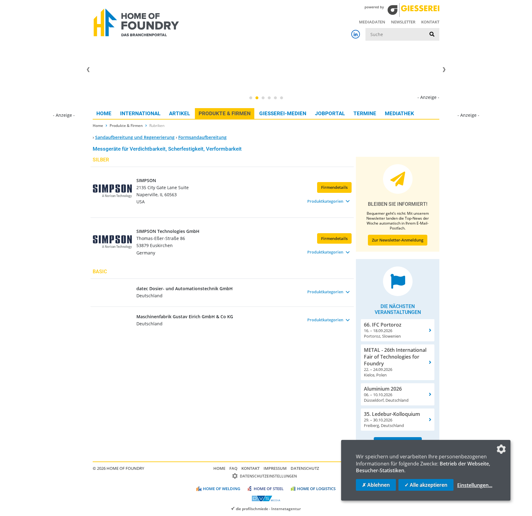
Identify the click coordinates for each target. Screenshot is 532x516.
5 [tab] (275, 98)
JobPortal (330, 113)
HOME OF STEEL (269, 488)
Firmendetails (334, 187)
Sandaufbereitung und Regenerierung (135, 137)
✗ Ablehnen (376, 484)
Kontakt (430, 22)
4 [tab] (269, 98)
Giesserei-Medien (282, 113)
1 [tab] (251, 98)
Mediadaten (372, 22)
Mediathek (399, 113)
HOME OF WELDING (221, 488)
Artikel (179, 113)
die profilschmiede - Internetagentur (268, 508)
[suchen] (432, 34)
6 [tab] (281, 98)
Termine (364, 113)
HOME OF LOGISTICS (316, 488)
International (140, 113)
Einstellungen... (474, 485)
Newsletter (403, 22)
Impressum (275, 468)
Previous (88, 70)
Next (444, 70)
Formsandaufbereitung (202, 137)
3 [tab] (263, 98)
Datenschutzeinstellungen (268, 476)
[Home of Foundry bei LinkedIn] (355, 34)
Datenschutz (305, 468)
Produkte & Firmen (225, 113)
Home (103, 113)
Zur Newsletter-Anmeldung (397, 240)
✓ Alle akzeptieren (426, 484)
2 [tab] (257, 98)
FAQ (233, 468)
